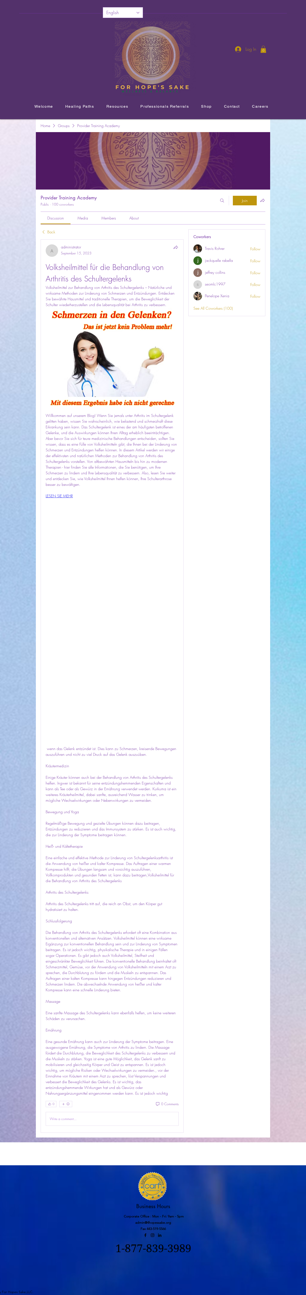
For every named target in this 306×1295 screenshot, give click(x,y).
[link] (55, 218)
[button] (263, 49)
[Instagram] (152, 1235)
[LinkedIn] (159, 1235)
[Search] (222, 200)
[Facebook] (145, 1235)
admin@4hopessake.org (153, 1222)
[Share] (176, 247)
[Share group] (262, 200)
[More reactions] (65, 1104)
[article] (112, 685)
